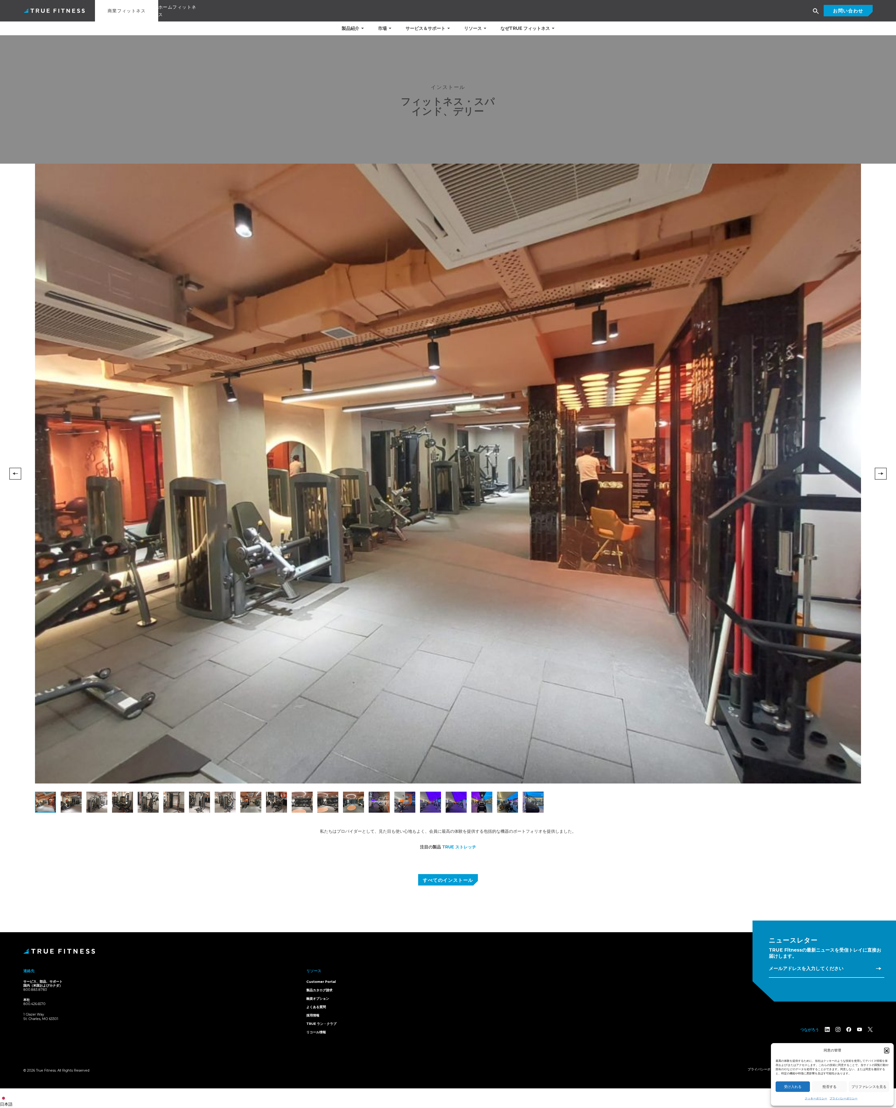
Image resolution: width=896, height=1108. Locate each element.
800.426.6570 (34, 1004)
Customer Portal (321, 982)
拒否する (829, 1087)
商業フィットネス (127, 10)
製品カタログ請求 (319, 990)
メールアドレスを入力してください (806, 968)
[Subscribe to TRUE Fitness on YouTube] (859, 1029)
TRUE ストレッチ (459, 847)
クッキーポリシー (816, 1098)
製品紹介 (350, 28)
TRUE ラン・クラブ (321, 1024)
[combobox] (7, 1098)
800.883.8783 (35, 990)
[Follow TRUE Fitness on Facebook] (848, 1029)
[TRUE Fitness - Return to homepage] (448, 951)
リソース (473, 28)
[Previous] (15, 474)
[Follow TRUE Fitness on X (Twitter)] (870, 1029)
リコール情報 (316, 1032)
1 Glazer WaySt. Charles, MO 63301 (46, 1016)
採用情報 (312, 1015)
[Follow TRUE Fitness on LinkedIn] (827, 1029)
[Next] (881, 474)
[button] (886, 1050)
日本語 (6, 1104)
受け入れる (793, 1087)
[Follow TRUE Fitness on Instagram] (838, 1029)
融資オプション (317, 998)
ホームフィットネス (177, 10)
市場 (382, 28)
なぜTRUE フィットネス (525, 28)
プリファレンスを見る (868, 1087)
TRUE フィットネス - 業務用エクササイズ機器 (54, 10)
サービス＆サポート (425, 28)
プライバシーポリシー (844, 1098)
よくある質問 (316, 1007)
